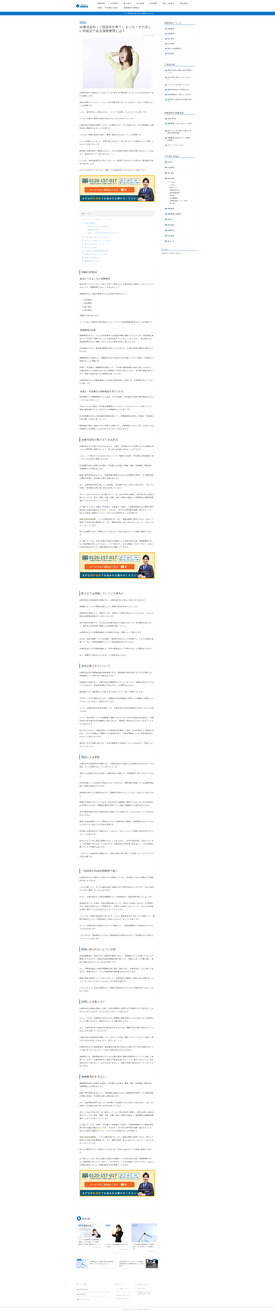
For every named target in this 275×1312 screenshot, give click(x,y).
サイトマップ (84, 1299)
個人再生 (127, 3)
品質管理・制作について (123, 1295)
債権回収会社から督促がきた (178, 89)
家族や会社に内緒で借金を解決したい (179, 71)
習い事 (172, 203)
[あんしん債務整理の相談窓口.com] (82, 8)
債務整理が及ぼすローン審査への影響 (179, 139)
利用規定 (82, 1294)
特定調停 (153, 3)
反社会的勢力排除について (123, 1299)
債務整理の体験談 (131, 8)
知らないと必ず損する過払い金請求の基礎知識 (179, 132)
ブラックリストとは (175, 145)
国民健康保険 (175, 193)
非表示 (89, 214)
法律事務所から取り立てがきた (179, 94)
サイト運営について (122, 1288)
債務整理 (101, 3)
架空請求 (170, 225)
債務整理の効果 (93, 230)
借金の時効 (171, 118)
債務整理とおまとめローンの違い (179, 124)
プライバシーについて (122, 1292)
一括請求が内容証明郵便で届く (97, 251)
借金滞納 (183, 3)
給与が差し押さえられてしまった (179, 78)
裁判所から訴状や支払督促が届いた (179, 101)
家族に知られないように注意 (96, 254)
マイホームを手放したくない (178, 84)
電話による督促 (91, 247)
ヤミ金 (172, 182)
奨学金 (172, 195)
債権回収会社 (175, 190)
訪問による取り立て (92, 258)
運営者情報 (83, 1289)
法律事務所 (174, 198)
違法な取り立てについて (94, 244)
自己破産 (140, 3)
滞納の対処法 (90, 223)
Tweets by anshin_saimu (170, 253)
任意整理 (114, 3)
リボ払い (173, 185)
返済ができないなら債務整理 (98, 226)
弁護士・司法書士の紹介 (107, 8)
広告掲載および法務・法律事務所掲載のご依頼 (144, 1292)
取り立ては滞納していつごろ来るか (98, 241)
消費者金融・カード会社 (179, 201)
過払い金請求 (168, 3)
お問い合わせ (141, 1288)
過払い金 (170, 241)
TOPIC (170, 162)
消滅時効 (170, 230)
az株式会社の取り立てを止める (97, 237)
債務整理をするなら (92, 261)
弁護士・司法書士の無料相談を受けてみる (103, 233)
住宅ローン (174, 187)
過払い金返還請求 (174, 48)
